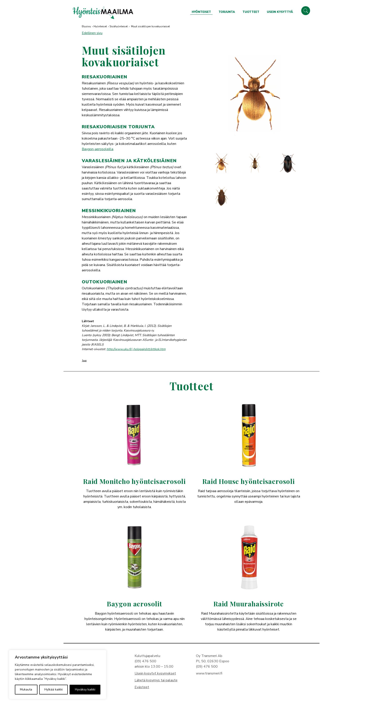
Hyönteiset (201, 12)
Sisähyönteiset (118, 26)
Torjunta (227, 12)
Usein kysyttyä (280, 12)
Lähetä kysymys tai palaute (156, 680)
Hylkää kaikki (53, 689)
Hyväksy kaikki (85, 689)
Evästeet (142, 687)
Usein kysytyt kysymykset (155, 673)
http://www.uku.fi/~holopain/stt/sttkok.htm (136, 349)
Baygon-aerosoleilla (97, 149)
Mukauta (26, 689)
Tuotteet (250, 12)
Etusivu (86, 26)
